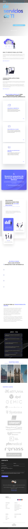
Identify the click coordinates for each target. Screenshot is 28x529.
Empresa (14, 463)
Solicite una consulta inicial (19, 25)
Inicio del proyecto (9, 279)
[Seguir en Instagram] (19, 499)
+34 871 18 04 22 (14, 490)
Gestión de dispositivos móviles (13, 151)
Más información (5, 60)
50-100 (9, 468)
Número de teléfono (16, 465)
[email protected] (3, 378)
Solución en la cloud (13, 129)
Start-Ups (8, 240)
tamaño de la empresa (4, 467)
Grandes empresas (8, 227)
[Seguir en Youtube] (21, 499)
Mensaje (2, 470)
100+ (11, 468)
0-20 (3, 468)
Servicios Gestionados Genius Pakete (14, 185)
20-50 (5, 468)
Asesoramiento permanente (11, 285)
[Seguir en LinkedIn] (20, 499)
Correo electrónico (3, 465)
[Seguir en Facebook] (17, 499)
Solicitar (7, 263)
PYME (19, 228)
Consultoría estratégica (10, 269)
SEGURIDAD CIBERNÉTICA (13, 108)
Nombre (2, 463)
